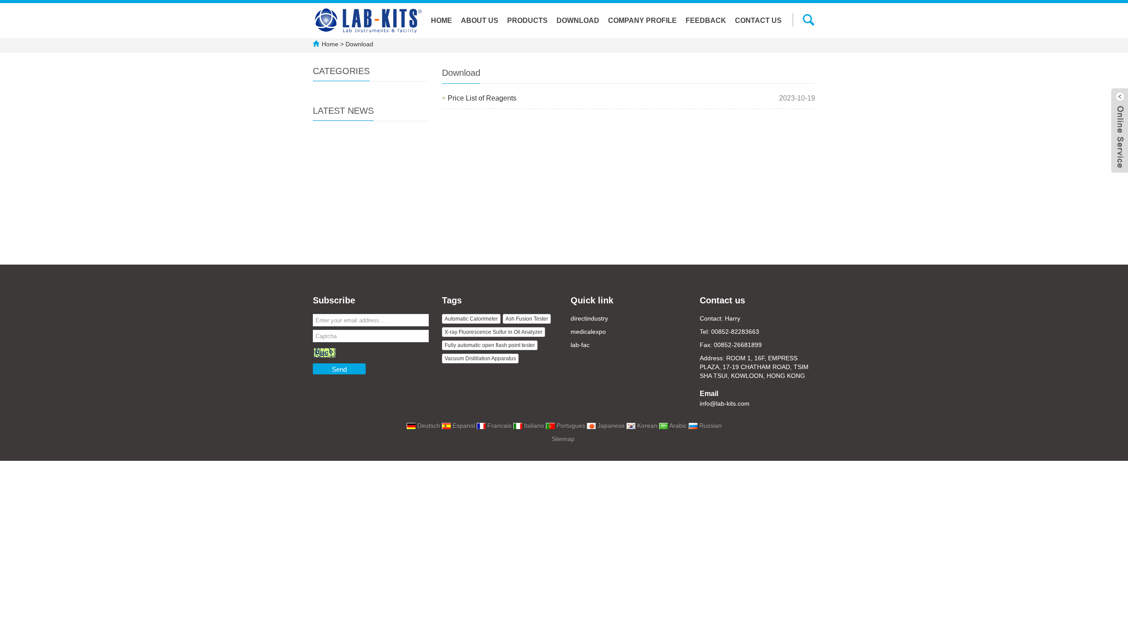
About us (479, 20)
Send (339, 369)
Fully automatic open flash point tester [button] (490, 345)
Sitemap (563, 438)
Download (578, 20)
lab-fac (580, 344)
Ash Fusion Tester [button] (526, 319)
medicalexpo (588, 331)
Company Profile (642, 20)
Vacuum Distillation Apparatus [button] (480, 358)
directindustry (589, 318)
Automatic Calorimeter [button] (471, 319)
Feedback (706, 20)
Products (527, 20)
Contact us (758, 20)
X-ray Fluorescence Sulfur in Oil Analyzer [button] (493, 332)
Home (441, 20)
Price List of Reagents (482, 98)
